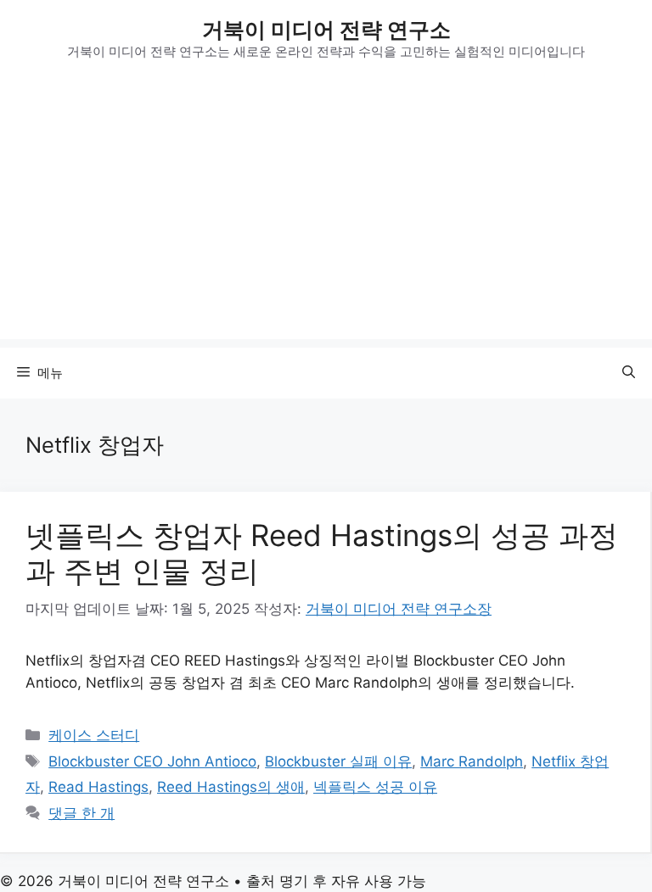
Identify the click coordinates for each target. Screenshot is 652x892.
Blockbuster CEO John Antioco (152, 761)
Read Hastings (98, 786)
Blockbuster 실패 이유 (338, 761)
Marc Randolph (471, 761)
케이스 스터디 (93, 735)
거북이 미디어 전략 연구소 (326, 29)
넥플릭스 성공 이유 (375, 786)
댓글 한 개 (81, 813)
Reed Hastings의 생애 (231, 786)
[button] (628, 373)
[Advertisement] (326, 220)
